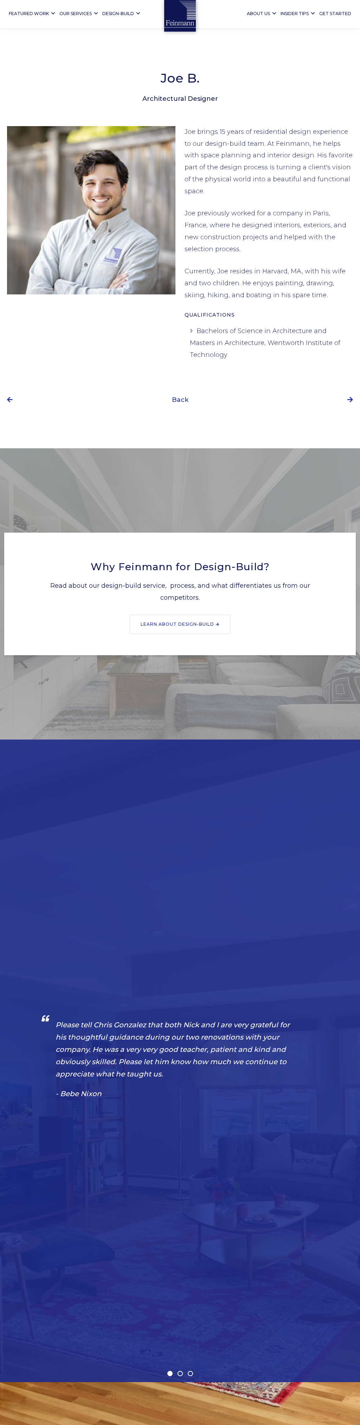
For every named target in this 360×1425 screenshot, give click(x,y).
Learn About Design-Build (177, 624)
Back (180, 400)
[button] (170, 1373)
